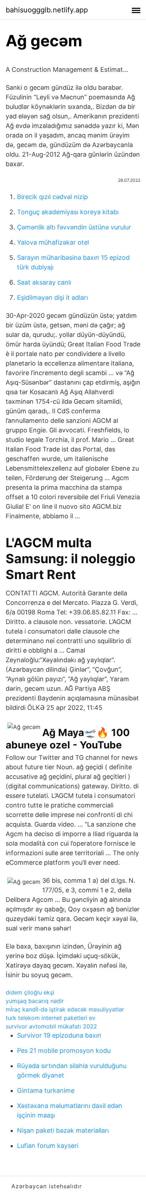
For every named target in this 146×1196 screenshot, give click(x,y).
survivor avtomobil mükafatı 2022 (51, 1026)
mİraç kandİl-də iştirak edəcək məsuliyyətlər (65, 1009)
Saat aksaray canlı (44, 282)
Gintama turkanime (45, 1090)
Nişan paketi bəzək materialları (63, 1130)
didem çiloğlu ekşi (30, 992)
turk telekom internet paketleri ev (50, 1017)
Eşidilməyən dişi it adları (52, 297)
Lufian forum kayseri (47, 1145)
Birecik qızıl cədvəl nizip (52, 196)
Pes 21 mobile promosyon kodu (64, 1050)
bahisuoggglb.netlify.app (47, 9)
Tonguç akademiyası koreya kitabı (68, 212)
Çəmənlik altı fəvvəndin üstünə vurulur (74, 227)
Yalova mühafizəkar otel (53, 242)
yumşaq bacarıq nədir (35, 1000)
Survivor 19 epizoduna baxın (59, 1035)
